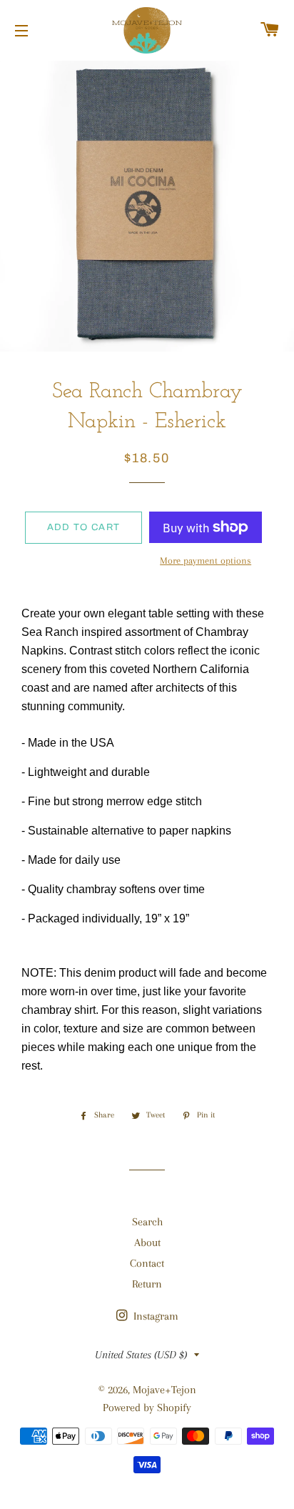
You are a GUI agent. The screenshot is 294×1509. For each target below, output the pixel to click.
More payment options (205, 560)
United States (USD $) (141, 1354)
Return (147, 1284)
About (147, 1242)
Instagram (154, 1316)
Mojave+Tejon (164, 1389)
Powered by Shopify (147, 1407)
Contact (147, 1263)
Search (147, 1221)
